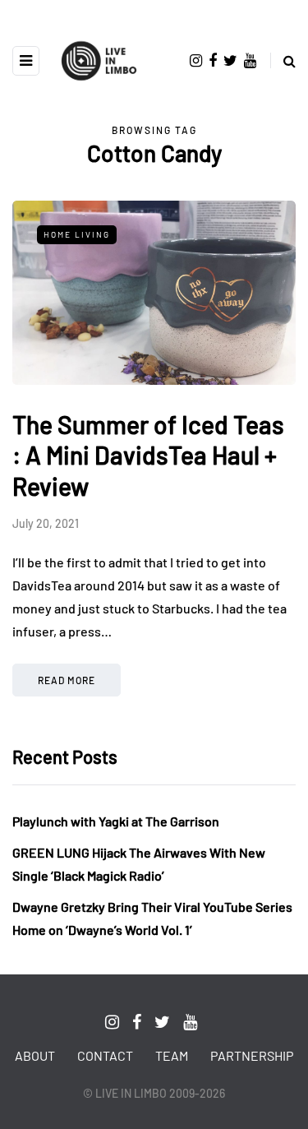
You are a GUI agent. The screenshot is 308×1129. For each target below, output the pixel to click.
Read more (66, 680)
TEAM (171, 1055)
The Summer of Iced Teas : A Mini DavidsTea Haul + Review (148, 455)
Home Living (77, 234)
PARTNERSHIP (251, 1055)
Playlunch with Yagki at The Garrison (115, 821)
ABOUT (35, 1055)
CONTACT (105, 1055)
